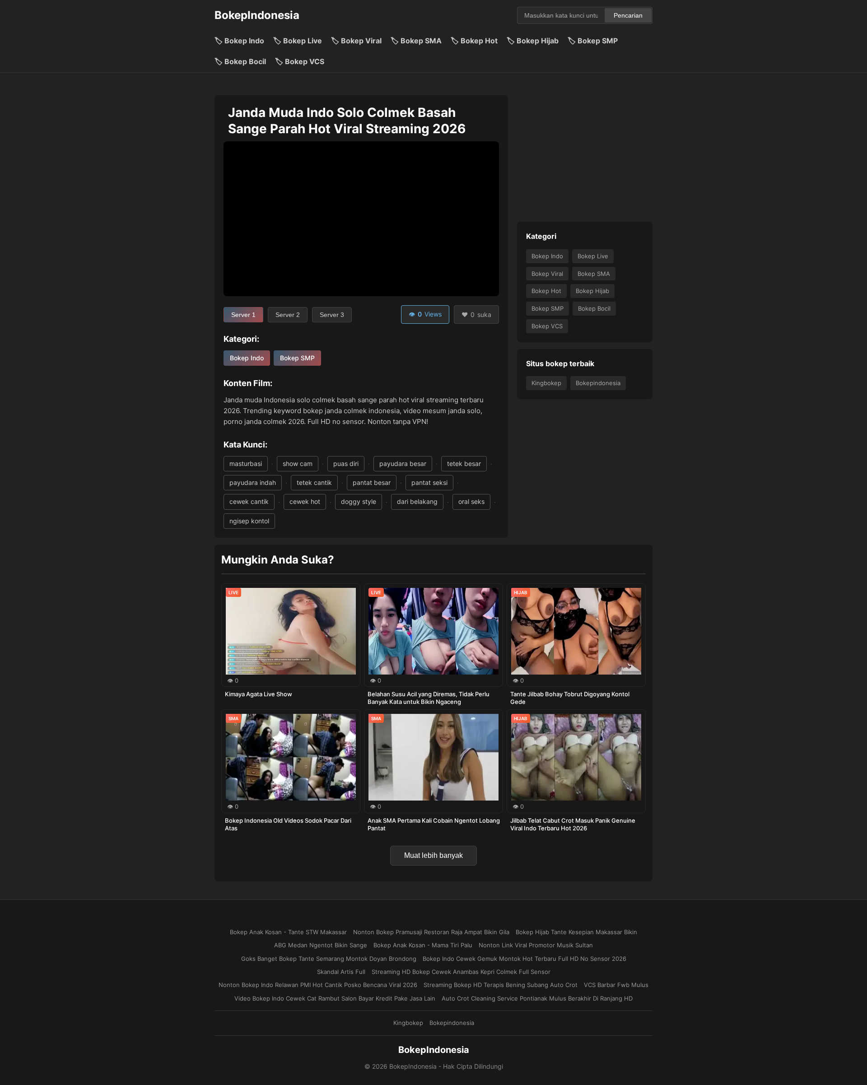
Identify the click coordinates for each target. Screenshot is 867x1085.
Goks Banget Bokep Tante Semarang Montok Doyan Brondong (328, 958)
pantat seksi (429, 482)
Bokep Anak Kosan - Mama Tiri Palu (422, 945)
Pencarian (628, 15)
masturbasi (245, 463)
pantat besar (372, 482)
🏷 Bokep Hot (474, 40)
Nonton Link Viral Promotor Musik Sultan (536, 945)
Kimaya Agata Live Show (258, 694)
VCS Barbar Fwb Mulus (616, 984)
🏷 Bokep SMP (593, 40)
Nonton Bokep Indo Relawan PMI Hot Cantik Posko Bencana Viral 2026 (318, 984)
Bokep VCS (547, 325)
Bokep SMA (594, 273)
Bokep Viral (547, 273)
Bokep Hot (546, 290)
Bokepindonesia (598, 383)
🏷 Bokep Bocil (240, 61)
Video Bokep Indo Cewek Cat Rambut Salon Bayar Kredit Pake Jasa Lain (334, 998)
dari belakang (417, 501)
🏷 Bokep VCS (299, 61)
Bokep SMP (297, 358)
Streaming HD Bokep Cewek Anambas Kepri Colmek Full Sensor (461, 971)
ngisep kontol (249, 521)
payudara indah (252, 482)
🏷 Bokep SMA (416, 40)
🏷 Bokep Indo (239, 40)
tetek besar (464, 463)
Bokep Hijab (592, 290)
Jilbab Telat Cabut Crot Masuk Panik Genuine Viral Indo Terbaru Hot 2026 (572, 824)
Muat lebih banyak (433, 855)
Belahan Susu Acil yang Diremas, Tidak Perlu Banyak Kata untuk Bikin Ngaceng (428, 697)
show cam (297, 463)
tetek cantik (314, 482)
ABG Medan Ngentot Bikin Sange (320, 945)
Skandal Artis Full (341, 971)
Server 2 (287, 314)
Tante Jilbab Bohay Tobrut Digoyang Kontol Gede (569, 697)
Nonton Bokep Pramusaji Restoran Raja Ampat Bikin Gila (431, 932)
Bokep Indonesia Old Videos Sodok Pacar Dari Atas (288, 824)
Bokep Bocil (594, 308)
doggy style (358, 501)
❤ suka (476, 314)
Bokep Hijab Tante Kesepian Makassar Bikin (576, 932)
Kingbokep (546, 383)
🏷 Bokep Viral (356, 40)
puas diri (346, 463)
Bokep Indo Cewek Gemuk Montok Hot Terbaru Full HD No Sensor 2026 (524, 958)
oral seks (471, 501)
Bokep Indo (247, 358)
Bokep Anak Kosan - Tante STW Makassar (288, 932)
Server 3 (332, 314)
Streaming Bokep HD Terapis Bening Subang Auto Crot (501, 984)
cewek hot (304, 501)
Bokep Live (593, 255)
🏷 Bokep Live (297, 40)
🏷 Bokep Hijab (533, 40)
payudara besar (402, 463)
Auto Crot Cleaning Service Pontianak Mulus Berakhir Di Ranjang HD (537, 998)
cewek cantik (249, 501)
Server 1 (243, 314)
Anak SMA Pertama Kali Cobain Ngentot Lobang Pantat (434, 824)
